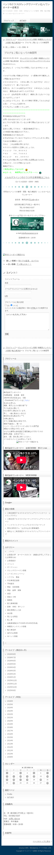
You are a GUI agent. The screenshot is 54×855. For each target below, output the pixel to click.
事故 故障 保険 (14, 590)
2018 (9, 727)
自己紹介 (23, 21)
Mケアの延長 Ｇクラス (28, 261)
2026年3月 (11, 671)
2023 (9, 711)
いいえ (15, 305)
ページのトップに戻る (41, 841)
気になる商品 (12, 617)
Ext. (45, 848)
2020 (9, 721)
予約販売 (10, 584)
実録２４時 (11, 597)
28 (47, 783)
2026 (9, 701)
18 (27, 780)
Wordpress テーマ (37, 848)
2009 (9, 757)
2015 (9, 737)
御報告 (9, 600)
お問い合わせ (14, 819)
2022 (9, 714)
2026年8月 (11, 654)
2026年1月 (11, 677)
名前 (6, 283)
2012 (9, 747)
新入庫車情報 (12, 603)
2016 (9, 734)
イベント (10, 564)
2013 (9, 744)
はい (9, 305)
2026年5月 (11, 664)
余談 (9, 594)
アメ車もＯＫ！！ (24, 264)
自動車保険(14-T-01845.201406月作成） (23, 623)
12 (34, 776)
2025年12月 (12, 680)
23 (14, 783)
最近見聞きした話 (14, 610)
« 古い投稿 (21, 47)
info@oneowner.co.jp (29, 233)
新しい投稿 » (10, 47)
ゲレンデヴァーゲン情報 (27, 39)
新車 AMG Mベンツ (16, 607)
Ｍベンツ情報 (12, 636)
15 (7, 780)
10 (20, 776)
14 (47, 776)
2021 (9, 718)
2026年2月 (11, 674)
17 (20, 780)
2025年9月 (11, 690)
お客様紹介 (11, 561)
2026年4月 (11, 667)
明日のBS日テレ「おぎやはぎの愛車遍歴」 (24, 528)
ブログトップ (8, 21)
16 (14, 780)
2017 (9, 731)
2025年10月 (12, 687)
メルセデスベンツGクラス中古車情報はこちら (27, 177)
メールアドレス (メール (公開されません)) (21, 289)
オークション (12, 567)
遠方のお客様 (12, 633)
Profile (9, 794)
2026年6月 (11, 661)
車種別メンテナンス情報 (16, 626)
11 (27, 776)
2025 (9, 704)
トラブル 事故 (13, 577)
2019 (9, 724)
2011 (9, 750)
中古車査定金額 (13, 580)
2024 (9, 708)
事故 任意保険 (13, 587)
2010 (9, 754)
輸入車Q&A (16, 43)
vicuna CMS (23, 848)
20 (41, 780)
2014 (9, 741)
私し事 (9, 620)
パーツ (10, 551)
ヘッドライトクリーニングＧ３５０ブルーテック (26, 525)
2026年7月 (11, 658)
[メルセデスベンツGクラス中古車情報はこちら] (27, 228)
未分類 (9, 613)
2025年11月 (12, 684)
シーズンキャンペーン (15, 574)
